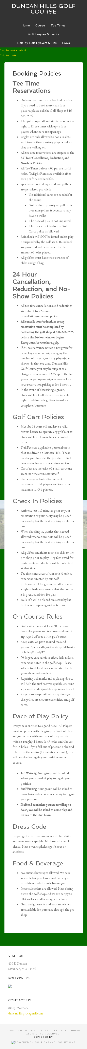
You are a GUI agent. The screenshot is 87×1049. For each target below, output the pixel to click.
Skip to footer (9, 55)
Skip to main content (13, 50)
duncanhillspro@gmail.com (25, 1013)
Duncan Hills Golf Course (43, 9)
